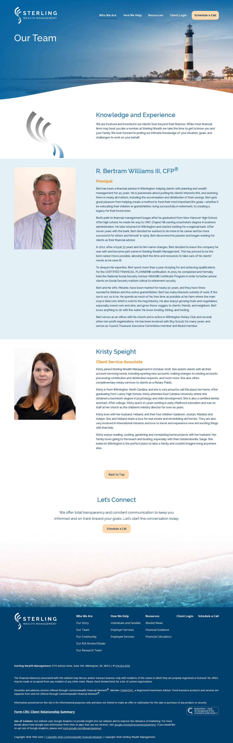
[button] (108, 15)
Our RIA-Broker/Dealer (91, 643)
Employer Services (122, 630)
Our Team (82, 630)
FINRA (123, 690)
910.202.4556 (122, 665)
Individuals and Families (126, 623)
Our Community (86, 636)
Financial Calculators (158, 636)
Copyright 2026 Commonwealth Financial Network (74, 737)
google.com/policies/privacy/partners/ (135, 724)
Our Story (82, 623)
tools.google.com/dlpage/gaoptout (82, 728)
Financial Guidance (157, 630)
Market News (154, 623)
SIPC (130, 690)
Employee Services (122, 636)
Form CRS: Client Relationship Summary (44, 712)
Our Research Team (89, 650)
